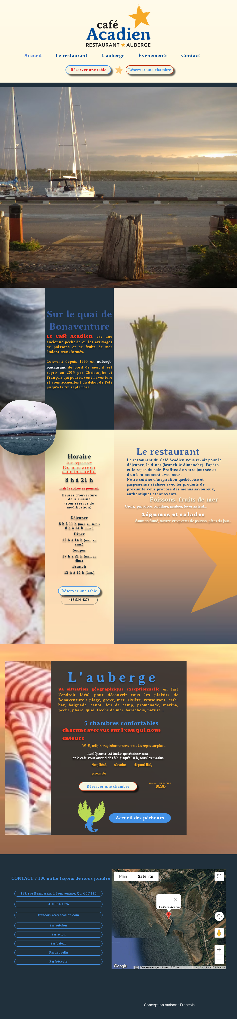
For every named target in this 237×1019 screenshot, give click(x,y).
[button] (157, 55)
